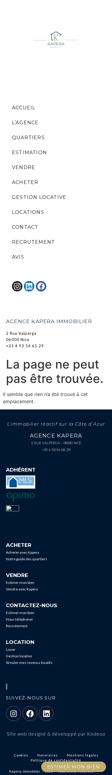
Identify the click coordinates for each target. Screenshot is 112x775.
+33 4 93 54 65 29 (56, 449)
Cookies (21, 755)
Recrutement (16, 626)
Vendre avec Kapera (22, 589)
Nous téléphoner (19, 619)
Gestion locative (19, 656)
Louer (11, 649)
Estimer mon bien (20, 582)
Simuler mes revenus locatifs (29, 662)
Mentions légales (83, 755)
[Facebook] (29, 713)
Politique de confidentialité (56, 760)
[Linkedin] (46, 713)
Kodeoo (96, 733)
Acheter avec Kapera (22, 552)
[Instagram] (13, 713)
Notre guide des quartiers (26, 559)
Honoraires (47, 755)
